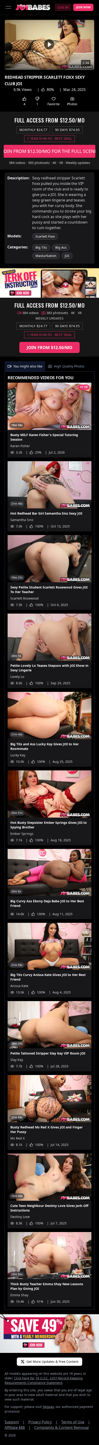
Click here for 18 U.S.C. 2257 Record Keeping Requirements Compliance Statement (44, 1380)
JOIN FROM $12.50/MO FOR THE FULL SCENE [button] (49, 151)
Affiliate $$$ (18, 1427)
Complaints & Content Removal (61, 1427)
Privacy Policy (43, 1422)
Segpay (48, 1406)
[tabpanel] (49, 841)
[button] (49, 44)
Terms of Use (75, 1422)
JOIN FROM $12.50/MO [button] (49, 347)
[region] (49, 45)
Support (15, 1422)
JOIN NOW (83, 7)
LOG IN (63, 7)
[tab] (25, 366)
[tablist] (49, 366)
